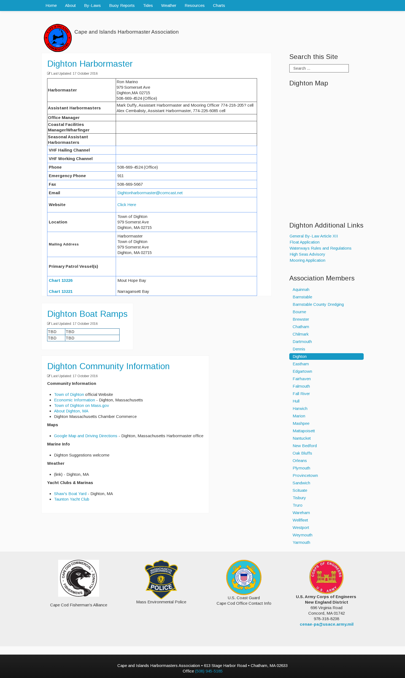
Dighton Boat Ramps (87, 314)
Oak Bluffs (302, 453)
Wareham (301, 512)
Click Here (126, 204)
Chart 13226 (60, 280)
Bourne (299, 311)
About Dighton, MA (71, 411)
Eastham (301, 363)
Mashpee (301, 423)
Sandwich (301, 482)
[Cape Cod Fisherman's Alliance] (78, 578)
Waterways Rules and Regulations (321, 248)
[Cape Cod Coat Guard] (243, 577)
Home (51, 5)
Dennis (299, 349)
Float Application (305, 242)
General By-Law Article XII (314, 236)
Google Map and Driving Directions (85, 435)
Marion (299, 416)
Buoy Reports (122, 5)
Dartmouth (302, 341)
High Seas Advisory (307, 254)
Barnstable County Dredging (318, 304)
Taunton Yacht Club (71, 499)
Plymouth (301, 468)
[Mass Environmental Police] (161, 579)
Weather (168, 5)
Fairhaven (302, 378)
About (70, 5)
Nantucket (302, 438)
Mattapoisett (304, 430)
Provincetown (305, 475)
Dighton (300, 356)
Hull (296, 401)
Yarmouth (301, 542)
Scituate (300, 490)
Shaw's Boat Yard (70, 493)
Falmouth (301, 386)
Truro (298, 505)
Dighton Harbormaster (90, 64)
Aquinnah (301, 289)
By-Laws (92, 5)
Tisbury (299, 497)
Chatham (301, 326)
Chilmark (301, 334)
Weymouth (302, 535)
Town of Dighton (69, 394)
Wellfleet (300, 520)
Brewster (301, 319)
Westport (301, 527)
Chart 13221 (60, 291)
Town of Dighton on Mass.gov (81, 405)
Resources (195, 5)
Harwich (300, 408)
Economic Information (74, 400)
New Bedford (305, 445)
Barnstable (302, 297)
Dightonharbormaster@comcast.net (150, 192)
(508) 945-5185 (209, 671)
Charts (219, 5)
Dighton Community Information (108, 366)
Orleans (300, 460)
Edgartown (302, 371)
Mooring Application (307, 260)
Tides (148, 5)
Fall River (301, 393)
